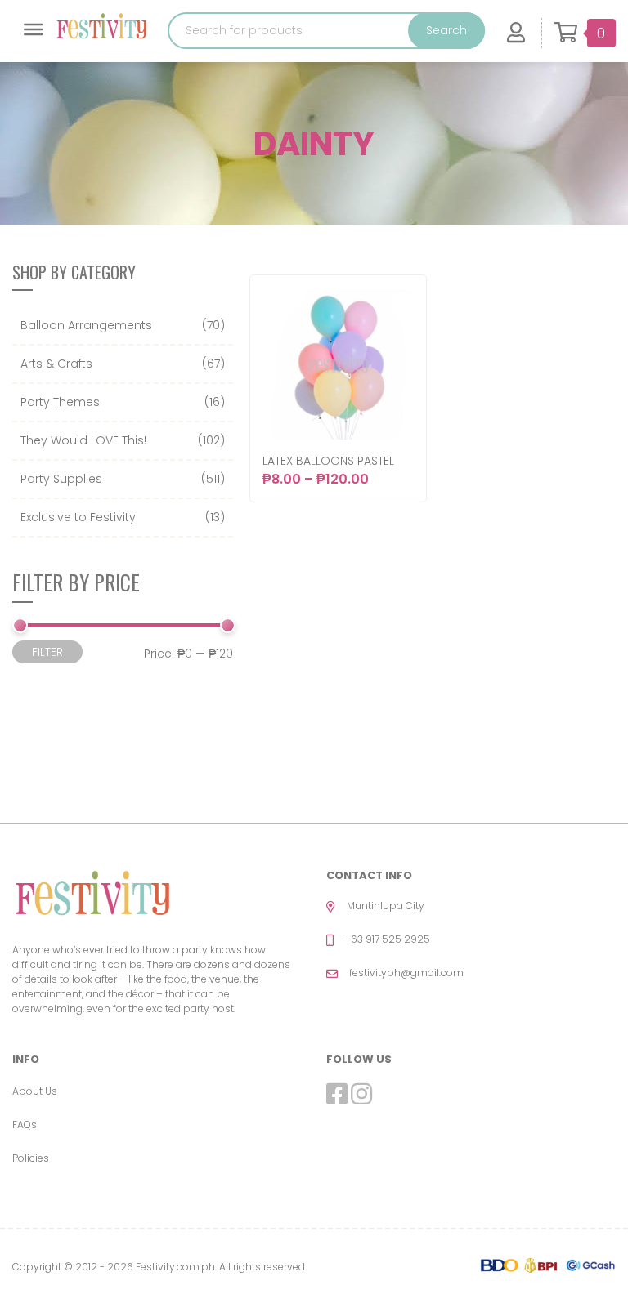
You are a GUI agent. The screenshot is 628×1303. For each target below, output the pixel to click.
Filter (47, 652)
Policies (30, 1158)
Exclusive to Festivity (78, 517)
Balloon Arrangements (86, 325)
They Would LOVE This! (83, 440)
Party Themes (60, 402)
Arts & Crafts (56, 363)
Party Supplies (61, 479)
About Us (34, 1091)
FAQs (24, 1124)
